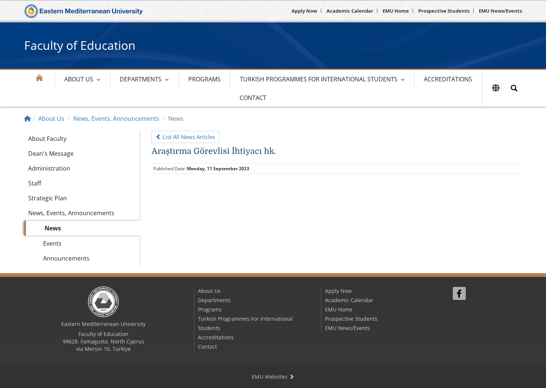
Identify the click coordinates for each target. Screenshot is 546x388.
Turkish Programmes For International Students (318, 79)
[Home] (27, 118)
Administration (49, 168)
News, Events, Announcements (116, 118)
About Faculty (47, 139)
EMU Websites (270, 376)
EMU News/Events (500, 10)
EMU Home (396, 10)
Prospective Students (443, 10)
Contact (253, 98)
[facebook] (459, 293)
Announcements (66, 258)
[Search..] (514, 88)
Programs (204, 79)
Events (52, 243)
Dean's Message (51, 153)
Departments (141, 79)
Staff (34, 183)
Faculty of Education (80, 45)
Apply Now (304, 10)
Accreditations (448, 79)
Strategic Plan (47, 198)
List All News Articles (188, 136)
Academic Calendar (349, 10)
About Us (78, 79)
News (53, 228)
